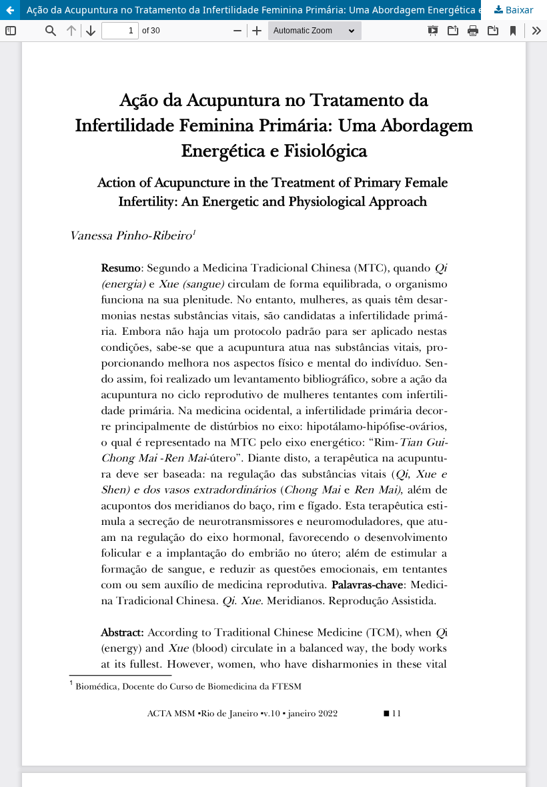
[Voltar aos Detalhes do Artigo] (10, 10)
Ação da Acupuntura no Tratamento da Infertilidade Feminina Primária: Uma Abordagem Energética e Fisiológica (280, 9)
